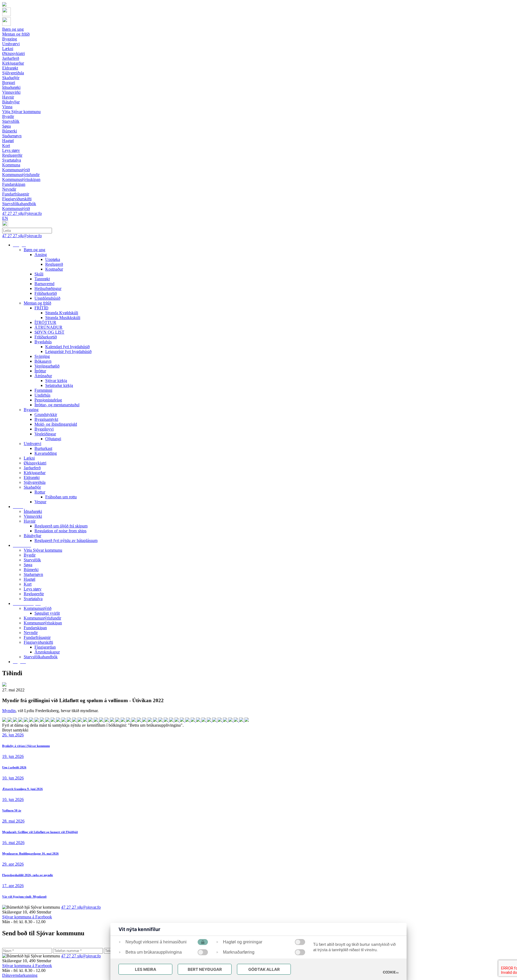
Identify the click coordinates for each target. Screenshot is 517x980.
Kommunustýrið (37, 608)
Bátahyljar (32, 535)
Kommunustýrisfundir (42, 618)
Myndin (9, 710)
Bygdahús (43, 342)
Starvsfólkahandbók (41, 656)
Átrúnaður (43, 375)
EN (5, 218)
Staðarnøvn (33, 574)
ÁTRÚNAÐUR (48, 327)
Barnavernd (44, 283)
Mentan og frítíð (37, 303)
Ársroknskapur (47, 652)
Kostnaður (54, 269)
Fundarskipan (35, 627)
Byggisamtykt (46, 419)
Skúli (38, 274)
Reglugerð (54, 264)
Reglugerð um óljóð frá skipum (61, 526)
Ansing (40, 254)
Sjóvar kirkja (56, 380)
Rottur (39, 492)
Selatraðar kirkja (59, 385)
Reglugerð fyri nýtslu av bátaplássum (65, 540)
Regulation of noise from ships (60, 530)
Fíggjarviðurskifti (38, 642)
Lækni (29, 458)
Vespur (40, 501)
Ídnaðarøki (33, 511)
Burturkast (43, 448)
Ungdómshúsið (47, 298)
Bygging (31, 409)
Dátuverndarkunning (19, 975)
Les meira (145, 969)
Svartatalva (33, 598)
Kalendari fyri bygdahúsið (67, 346)
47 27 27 (10, 213)
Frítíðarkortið (45, 293)
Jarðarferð (32, 468)
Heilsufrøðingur (47, 288)
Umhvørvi (32, 443)
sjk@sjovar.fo (30, 213)
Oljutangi (53, 438)
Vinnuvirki (33, 516)
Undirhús (42, 395)
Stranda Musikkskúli (62, 317)
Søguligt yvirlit (47, 613)
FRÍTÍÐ (41, 308)
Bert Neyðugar (205, 969)
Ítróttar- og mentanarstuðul (56, 404)
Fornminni (43, 390)
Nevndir (31, 632)
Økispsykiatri (35, 463)
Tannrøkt (42, 278)
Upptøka (52, 259)
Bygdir (30, 555)
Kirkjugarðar (35, 472)
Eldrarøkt (32, 477)
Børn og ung (34, 249)
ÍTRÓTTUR (45, 322)
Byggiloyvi (44, 429)
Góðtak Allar (264, 969)
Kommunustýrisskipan (43, 623)
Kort (28, 584)
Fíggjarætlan (45, 647)
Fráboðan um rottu (61, 497)
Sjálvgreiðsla (35, 482)
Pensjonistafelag (48, 400)
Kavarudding (45, 453)
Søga (28, 564)
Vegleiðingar (45, 434)
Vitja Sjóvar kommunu (43, 550)
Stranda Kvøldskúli (61, 312)
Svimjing (42, 356)
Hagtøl (29, 579)
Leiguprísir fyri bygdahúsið (68, 351)
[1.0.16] (391, 972)
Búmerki (31, 569)
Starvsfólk (32, 560)
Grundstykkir (45, 414)
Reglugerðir (34, 594)
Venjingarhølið (47, 366)
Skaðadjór (32, 487)
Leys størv (32, 589)
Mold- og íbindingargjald (55, 424)
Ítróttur (40, 371)
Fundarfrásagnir (37, 637)
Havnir (30, 521)
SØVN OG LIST (49, 332)
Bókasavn (42, 361)
